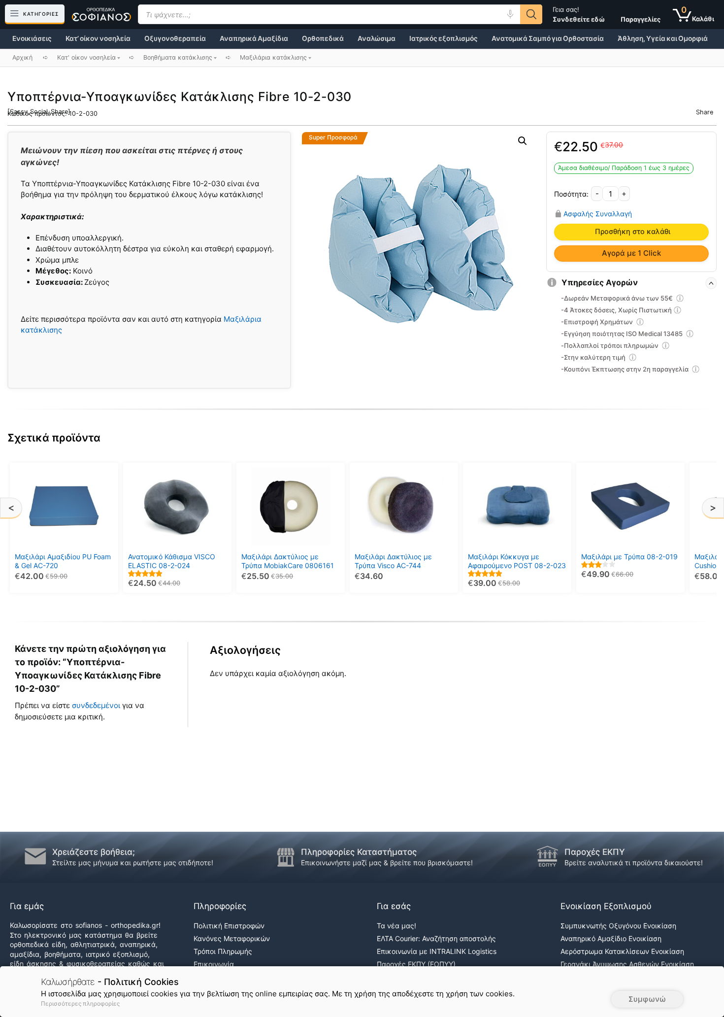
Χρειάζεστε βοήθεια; (93, 852)
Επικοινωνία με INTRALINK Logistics (436, 951)
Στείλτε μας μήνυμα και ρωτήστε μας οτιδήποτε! (132, 862)
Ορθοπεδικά (323, 38)
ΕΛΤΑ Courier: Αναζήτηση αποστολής (436, 938)
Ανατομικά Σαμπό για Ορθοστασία (548, 38)
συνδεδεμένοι (97, 705)
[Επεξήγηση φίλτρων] (680, 300)
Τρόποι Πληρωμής (223, 951)
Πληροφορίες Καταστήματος (359, 852)
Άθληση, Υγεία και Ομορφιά (663, 38)
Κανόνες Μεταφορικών (232, 938)
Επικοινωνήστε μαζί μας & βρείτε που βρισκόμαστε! (387, 862)
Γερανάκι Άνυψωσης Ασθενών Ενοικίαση (627, 964)
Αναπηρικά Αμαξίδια (254, 38)
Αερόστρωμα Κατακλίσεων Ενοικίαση (622, 951)
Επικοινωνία (214, 964)
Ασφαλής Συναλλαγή (597, 213)
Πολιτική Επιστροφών (229, 925)
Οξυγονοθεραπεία (175, 38)
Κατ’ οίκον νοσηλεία (98, 38)
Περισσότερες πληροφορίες (80, 1003)
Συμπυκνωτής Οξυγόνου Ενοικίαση (618, 925)
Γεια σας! (579, 14)
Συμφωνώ (647, 999)
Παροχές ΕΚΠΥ (594, 852)
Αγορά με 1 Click (631, 253)
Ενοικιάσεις (32, 38)
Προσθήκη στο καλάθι (632, 231)
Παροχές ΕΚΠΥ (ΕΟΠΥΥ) (416, 964)
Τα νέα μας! (396, 925)
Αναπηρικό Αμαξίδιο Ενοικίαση (610, 938)
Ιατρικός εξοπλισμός (443, 38)
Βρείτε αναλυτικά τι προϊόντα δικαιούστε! (633, 862)
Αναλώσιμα (376, 38)
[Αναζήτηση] (531, 14)
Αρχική (22, 57)
